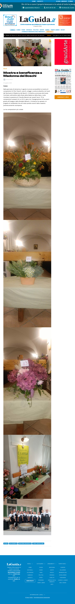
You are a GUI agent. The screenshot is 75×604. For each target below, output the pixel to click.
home (34, 1)
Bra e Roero (62, 582)
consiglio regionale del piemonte (33, 31)
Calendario (30, 572)
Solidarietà (13, 543)
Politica (41, 575)
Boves (6, 543)
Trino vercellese (38, 543)
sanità (42, 30)
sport (63, 30)
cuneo (18, 30)
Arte (52, 584)
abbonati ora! (63, 97)
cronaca (29, 30)
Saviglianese (62, 575)
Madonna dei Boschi (25, 543)
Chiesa (41, 567)
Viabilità (52, 577)
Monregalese (63, 572)
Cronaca (52, 575)
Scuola (52, 572)
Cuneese (62, 567)
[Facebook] (70, 1)
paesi (23, 30)
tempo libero (55, 30)
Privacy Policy (29, 597)
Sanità (52, 570)
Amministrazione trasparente (42, 597)
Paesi (41, 572)
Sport (41, 577)
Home (30, 567)
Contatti (30, 577)
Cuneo (41, 570)
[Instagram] (68, 1)
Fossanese (63, 577)
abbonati (64, 1)
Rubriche (30, 575)
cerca (13, 29)
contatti (40, 1)
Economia (41, 580)
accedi (58, 1)
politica (36, 30)
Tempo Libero (41, 582)
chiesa (47, 30)
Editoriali (30, 570)
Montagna (52, 567)
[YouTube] (72, 1)
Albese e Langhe (63, 580)
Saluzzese (63, 570)
